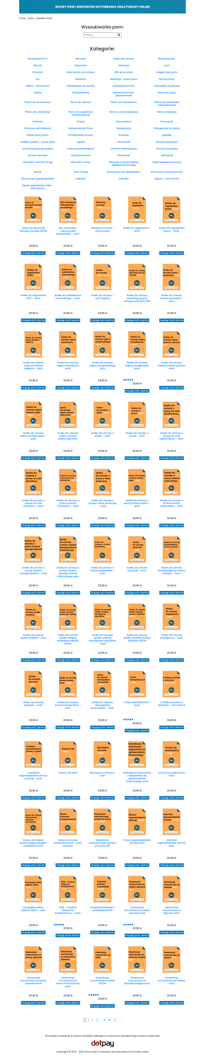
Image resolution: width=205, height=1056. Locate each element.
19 (105, 1020)
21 (115, 1020)
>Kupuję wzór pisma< (33, 253)
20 (109, 1020)
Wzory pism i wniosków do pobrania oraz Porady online (102, 7)
